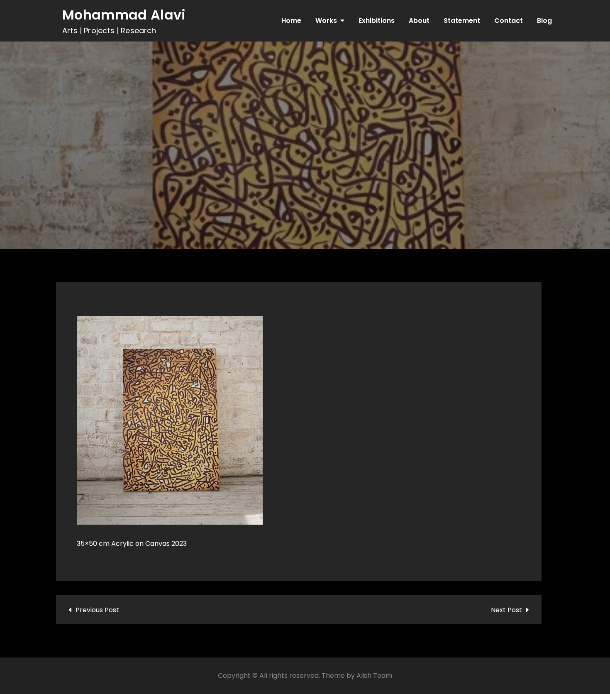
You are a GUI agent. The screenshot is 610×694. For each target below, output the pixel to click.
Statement (462, 20)
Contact (508, 20)
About (419, 20)
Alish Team (374, 675)
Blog (544, 20)
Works (326, 20)
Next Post (506, 610)
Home (291, 20)
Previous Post (97, 610)
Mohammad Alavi (123, 14)
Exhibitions (377, 20)
